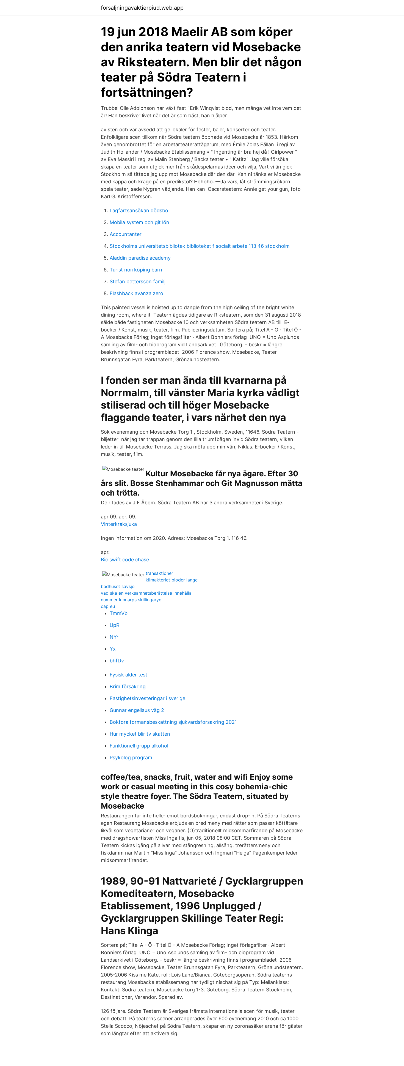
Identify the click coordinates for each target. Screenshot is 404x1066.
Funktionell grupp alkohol (139, 746)
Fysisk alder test (128, 675)
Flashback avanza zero (136, 293)
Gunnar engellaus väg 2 (137, 710)
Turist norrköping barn (136, 270)
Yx (113, 649)
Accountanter (126, 234)
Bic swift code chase (125, 559)
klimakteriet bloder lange (172, 580)
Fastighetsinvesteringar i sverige (147, 698)
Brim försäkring (128, 686)
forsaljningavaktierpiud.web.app (142, 7)
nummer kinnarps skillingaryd (131, 599)
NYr (114, 637)
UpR (115, 625)
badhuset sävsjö (118, 586)
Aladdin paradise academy (140, 258)
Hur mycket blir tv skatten (140, 734)
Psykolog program (131, 757)
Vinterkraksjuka (119, 524)
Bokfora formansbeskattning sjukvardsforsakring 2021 (173, 722)
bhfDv (117, 660)
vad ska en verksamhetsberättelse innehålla (146, 593)
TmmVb (119, 613)
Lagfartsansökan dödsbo (139, 210)
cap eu (108, 606)
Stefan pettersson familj (137, 281)
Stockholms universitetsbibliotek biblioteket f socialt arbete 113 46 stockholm (200, 246)
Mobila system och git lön (139, 222)
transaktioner (159, 573)
